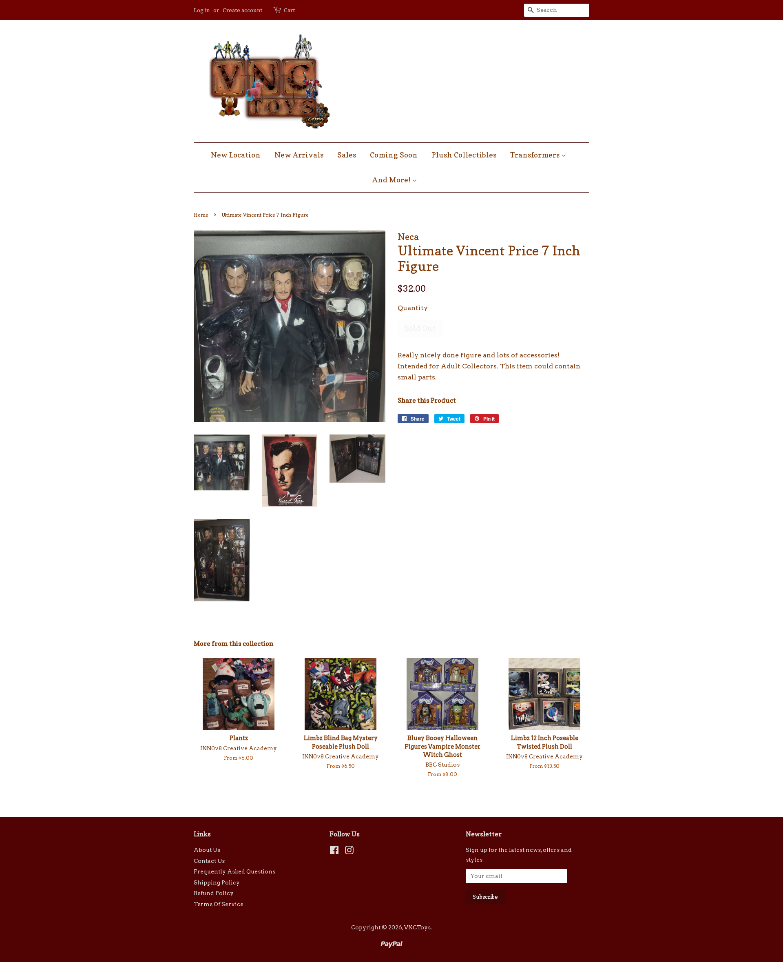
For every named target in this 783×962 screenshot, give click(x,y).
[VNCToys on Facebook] (334, 852)
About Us (207, 850)
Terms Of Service (218, 904)
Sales (346, 155)
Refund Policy (214, 893)
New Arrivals (298, 155)
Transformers (535, 155)
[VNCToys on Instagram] (349, 852)
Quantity (413, 308)
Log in (202, 10)
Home (201, 215)
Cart (289, 10)
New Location (236, 155)
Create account (242, 10)
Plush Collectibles (463, 155)
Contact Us (209, 861)
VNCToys (417, 927)
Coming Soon (394, 155)
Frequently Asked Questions (234, 871)
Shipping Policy (217, 882)
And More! (392, 179)
